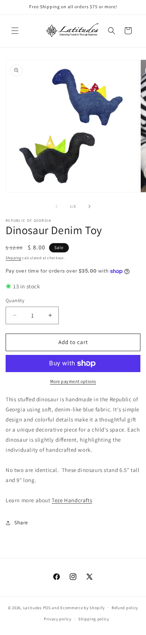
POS (47, 607)
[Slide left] (56, 206)
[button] (15, 30)
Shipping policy (93, 619)
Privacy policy (58, 619)
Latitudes (32, 607)
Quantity (15, 300)
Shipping (13, 257)
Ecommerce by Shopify (82, 607)
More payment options (73, 381)
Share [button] (21, 522)
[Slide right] (89, 206)
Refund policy (125, 607)
